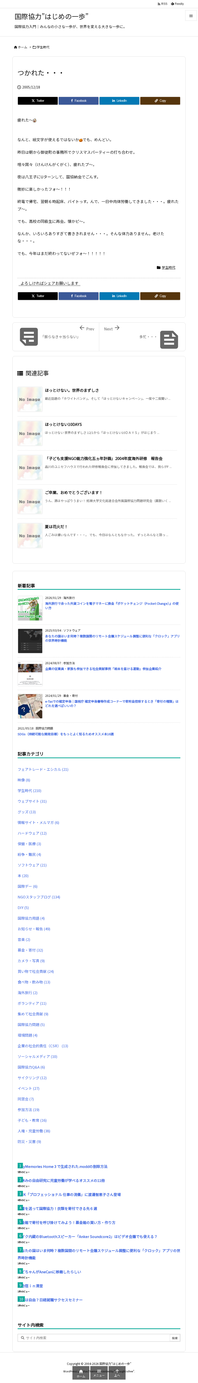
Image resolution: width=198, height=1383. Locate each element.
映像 (24, 779)
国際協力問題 (31, 1024)
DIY (23, 907)
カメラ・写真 (31, 960)
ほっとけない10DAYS (63, 424)
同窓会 (26, 1098)
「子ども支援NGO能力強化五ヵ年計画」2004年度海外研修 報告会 (104, 458)
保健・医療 (29, 843)
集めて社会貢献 (33, 1013)
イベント (28, 1088)
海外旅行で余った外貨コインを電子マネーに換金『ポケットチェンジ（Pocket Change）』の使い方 (112, 605)
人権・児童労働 (34, 1130)
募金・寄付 (30, 950)
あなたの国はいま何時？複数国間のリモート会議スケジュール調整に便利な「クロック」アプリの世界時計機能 (112, 638)
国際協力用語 (31, 918)
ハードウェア (32, 833)
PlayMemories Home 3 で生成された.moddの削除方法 (62, 1166)
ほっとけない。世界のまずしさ (72, 390)
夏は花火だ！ (56, 526)
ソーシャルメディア (37, 1056)
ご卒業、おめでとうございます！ (74, 492)
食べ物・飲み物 (34, 981)
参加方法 (28, 1109)
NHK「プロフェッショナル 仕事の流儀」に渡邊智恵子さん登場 (69, 1194)
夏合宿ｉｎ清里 (30, 1285)
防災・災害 (29, 1141)
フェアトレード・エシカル (43, 769)
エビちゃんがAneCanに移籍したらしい (49, 1271)
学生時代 (43, 47)
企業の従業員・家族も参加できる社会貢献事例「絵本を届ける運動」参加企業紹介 (103, 668)
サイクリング (32, 1077)
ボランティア (32, 1003)
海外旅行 (27, 992)
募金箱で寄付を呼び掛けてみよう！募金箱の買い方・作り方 (66, 1222)
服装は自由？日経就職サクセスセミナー (50, 1299)
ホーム (22, 47)
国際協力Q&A (31, 1067)
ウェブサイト (32, 801)
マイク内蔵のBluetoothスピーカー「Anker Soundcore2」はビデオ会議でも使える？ (88, 1236)
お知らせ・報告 (34, 928)
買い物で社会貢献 (36, 971)
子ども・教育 (32, 1120)
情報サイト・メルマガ (38, 822)
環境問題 (27, 1035)
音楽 (24, 939)
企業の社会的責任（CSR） (43, 1045)
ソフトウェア (32, 864)
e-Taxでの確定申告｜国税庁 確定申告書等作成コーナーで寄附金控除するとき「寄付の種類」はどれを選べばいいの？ (112, 703)
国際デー (27, 886)
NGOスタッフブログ (39, 896)
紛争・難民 (29, 854)
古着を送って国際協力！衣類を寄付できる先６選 (57, 1208)
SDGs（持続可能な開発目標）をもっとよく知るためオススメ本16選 (66, 734)
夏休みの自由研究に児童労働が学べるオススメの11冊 (61, 1180)
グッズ (27, 811)
